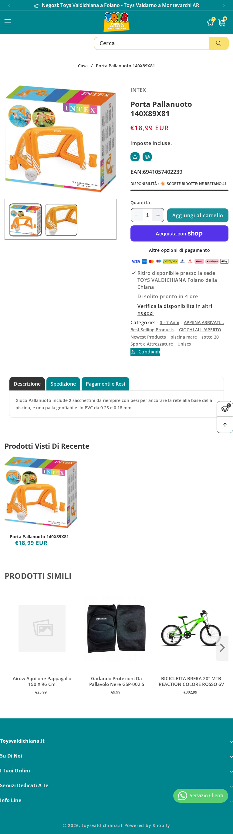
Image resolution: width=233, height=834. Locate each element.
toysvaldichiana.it (102, 825)
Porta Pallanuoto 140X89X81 (39, 536)
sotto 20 (210, 337)
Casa (83, 66)
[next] (222, 648)
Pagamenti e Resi (105, 383)
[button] (223, 5)
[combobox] (161, 43)
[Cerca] (218, 43)
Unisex (184, 344)
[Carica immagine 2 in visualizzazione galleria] (61, 220)
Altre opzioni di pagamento (179, 250)
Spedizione (63, 383)
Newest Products (148, 337)
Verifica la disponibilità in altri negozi (174, 309)
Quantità (140, 202)
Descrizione (27, 383)
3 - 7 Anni (169, 322)
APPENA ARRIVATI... (204, 322)
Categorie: (142, 322)
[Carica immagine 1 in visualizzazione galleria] (25, 220)
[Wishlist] (135, 156)
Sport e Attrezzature (151, 344)
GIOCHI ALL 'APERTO (200, 330)
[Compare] (147, 156)
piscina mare (184, 337)
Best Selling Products (152, 330)
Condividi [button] (149, 351)
